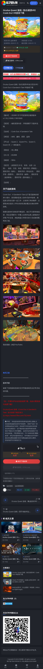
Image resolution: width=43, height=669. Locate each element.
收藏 (28, 490)
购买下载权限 (12, 56)
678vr (9, 490)
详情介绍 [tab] (9, 68)
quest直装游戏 (19, 486)
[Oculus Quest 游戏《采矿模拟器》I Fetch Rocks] (11, 549)
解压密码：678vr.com (15, 60)
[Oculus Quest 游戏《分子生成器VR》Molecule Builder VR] (32, 549)
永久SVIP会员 (32, 453)
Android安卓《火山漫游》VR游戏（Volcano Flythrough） (25, 588)
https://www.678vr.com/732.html (18, 415)
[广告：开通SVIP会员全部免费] (21, 75)
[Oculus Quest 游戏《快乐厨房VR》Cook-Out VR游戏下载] (7, 574)
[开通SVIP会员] (21, 79)
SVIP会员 (15, 453)
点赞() (36, 490)
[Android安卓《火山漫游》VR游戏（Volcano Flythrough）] (7, 589)
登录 (34, 3)
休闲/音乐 (27, 535)
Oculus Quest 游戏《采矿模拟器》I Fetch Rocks (11, 560)
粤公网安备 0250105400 (29, 661)
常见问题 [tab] (20, 68)
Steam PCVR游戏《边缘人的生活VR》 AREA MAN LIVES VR (25, 581)
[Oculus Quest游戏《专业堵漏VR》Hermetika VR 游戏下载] (32, 527)
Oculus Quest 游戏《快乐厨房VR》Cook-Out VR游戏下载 (26, 573)
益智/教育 (14, 41)
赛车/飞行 (6, 557)
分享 (20, 490)
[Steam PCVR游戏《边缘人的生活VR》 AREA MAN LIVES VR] (7, 582)
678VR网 (20, 659)
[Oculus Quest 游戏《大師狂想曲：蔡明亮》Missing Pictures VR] (11, 527)
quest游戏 (10, 486)
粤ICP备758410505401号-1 (14, 661)
